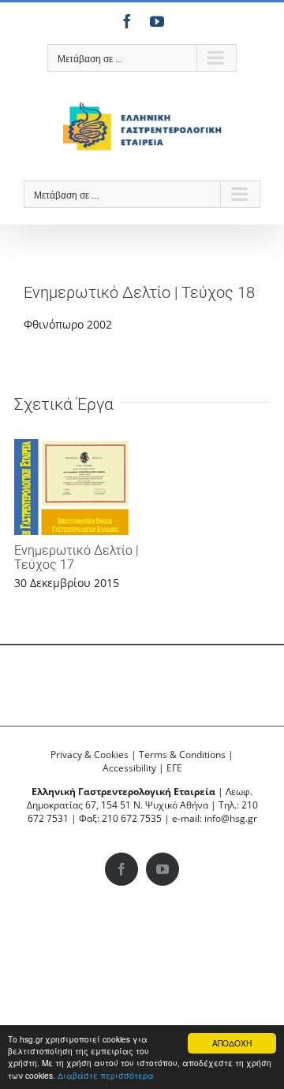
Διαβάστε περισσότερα (106, 1075)
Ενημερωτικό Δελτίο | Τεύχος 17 (76, 557)
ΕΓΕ (174, 768)
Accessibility (129, 768)
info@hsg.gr (230, 818)
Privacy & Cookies (89, 754)
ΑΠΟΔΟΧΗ (232, 1043)
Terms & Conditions (182, 754)
